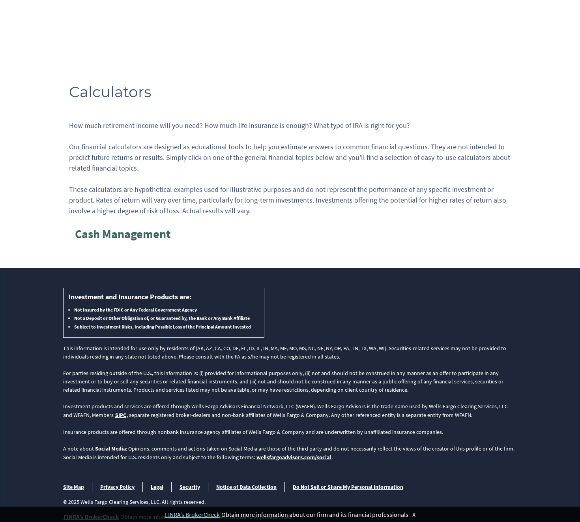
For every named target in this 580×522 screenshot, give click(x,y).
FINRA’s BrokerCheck (192, 514)
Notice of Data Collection (246, 486)
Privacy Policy (117, 486)
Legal (157, 486)
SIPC (120, 415)
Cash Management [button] (122, 233)
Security (190, 486)
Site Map (73, 486)
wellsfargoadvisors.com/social (293, 457)
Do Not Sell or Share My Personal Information (348, 486)
